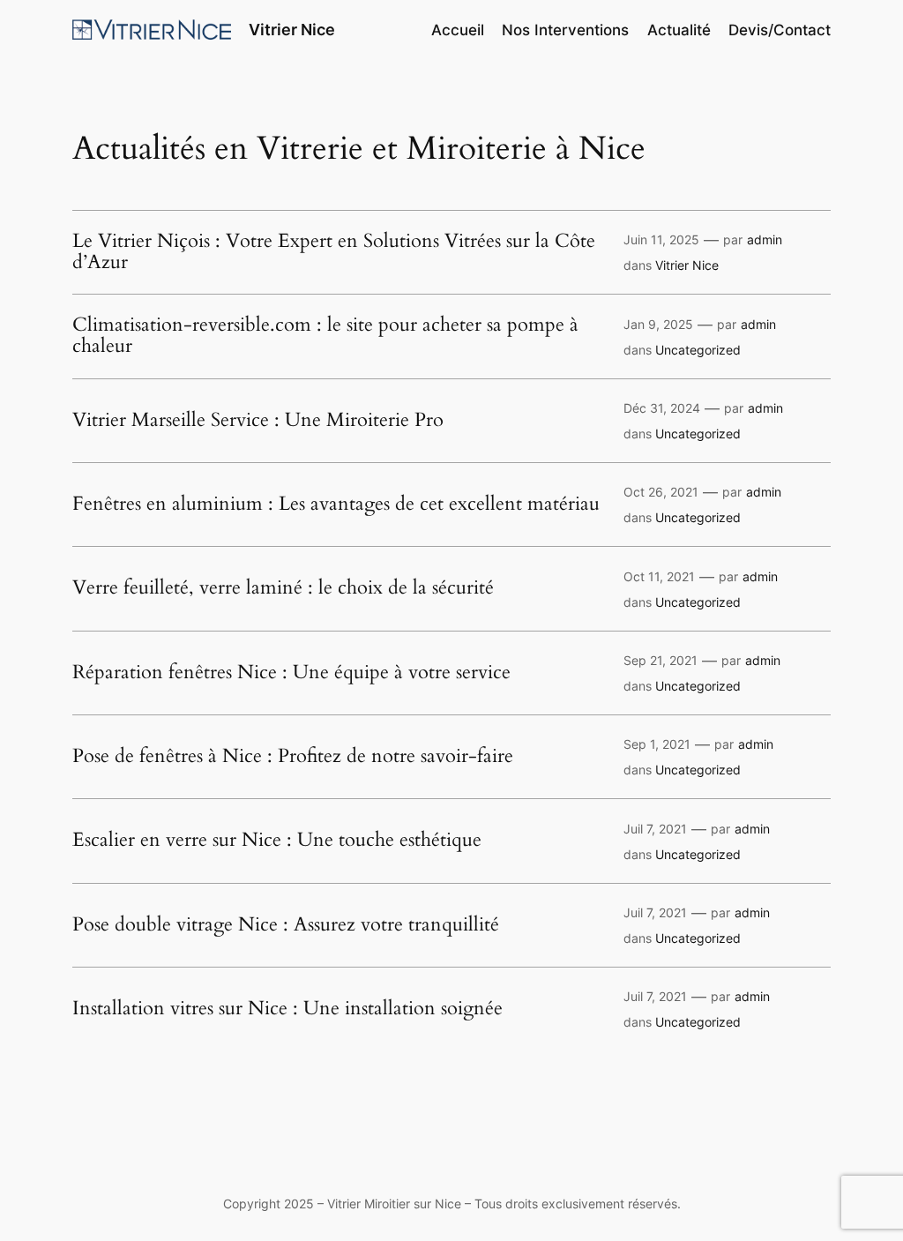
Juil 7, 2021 (655, 828)
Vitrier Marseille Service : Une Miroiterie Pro (258, 420)
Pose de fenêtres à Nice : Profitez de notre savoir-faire (292, 756)
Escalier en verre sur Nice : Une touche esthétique (276, 840)
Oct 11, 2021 (659, 576)
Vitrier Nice (292, 29)
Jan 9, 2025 (658, 324)
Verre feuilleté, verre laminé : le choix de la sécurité (283, 588)
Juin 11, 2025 (661, 239)
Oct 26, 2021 (660, 491)
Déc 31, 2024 (661, 407)
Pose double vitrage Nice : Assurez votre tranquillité (285, 925)
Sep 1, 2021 (656, 743)
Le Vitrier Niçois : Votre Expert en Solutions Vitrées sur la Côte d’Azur (333, 252)
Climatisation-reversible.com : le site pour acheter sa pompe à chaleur (325, 336)
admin (764, 239)
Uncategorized (698, 349)
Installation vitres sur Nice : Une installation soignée (290, 1009)
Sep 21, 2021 (660, 660)
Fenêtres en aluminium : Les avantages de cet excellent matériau (336, 504)
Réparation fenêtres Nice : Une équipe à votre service (291, 673)
